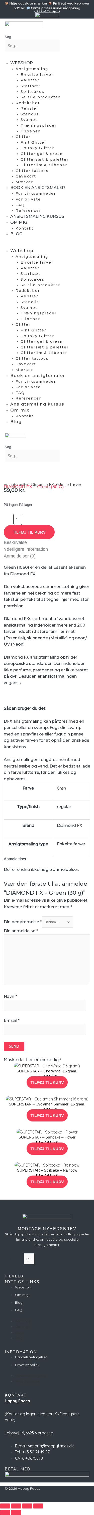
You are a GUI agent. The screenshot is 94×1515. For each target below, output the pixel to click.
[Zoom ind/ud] (5, 1505)
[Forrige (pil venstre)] (5, 1512)
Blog (16, 234)
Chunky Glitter (37, 148)
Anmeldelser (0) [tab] (20, 555)
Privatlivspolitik (27, 1365)
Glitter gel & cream (42, 153)
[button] (9, 54)
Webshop (21, 63)
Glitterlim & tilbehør (44, 165)
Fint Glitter (33, 142)
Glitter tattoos (32, 170)
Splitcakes (32, 91)
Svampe (29, 119)
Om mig (18, 222)
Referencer (28, 210)
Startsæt (30, 86)
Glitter (23, 136)
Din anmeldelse (21, 930)
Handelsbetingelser (31, 1357)
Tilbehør (30, 131)
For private (28, 199)
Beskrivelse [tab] (15, 542)
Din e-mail (14, 1258)
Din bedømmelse (23, 921)
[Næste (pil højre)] (16, 1512)
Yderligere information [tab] (26, 549)
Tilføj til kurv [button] (47, 1082)
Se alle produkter (40, 97)
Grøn (61, 788)
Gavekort (26, 176)
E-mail (12, 1020)
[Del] (27, 1505)
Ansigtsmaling (32, 69)
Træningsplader (39, 125)
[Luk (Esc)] (38, 1505)
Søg (8, 37)
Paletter (30, 80)
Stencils (30, 114)
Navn (10, 996)
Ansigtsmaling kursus (37, 216)
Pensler (29, 108)
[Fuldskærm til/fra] (16, 1505)
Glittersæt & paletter (45, 159)
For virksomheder (36, 193)
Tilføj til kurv (29, 532)
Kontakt (25, 228)
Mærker (24, 182)
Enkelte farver (37, 74)
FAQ (20, 205)
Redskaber (28, 103)
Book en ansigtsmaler (37, 187)
